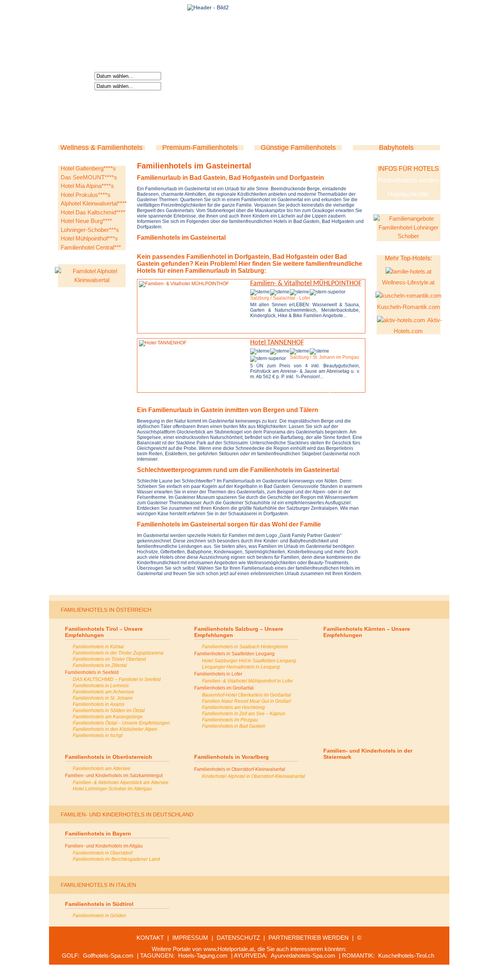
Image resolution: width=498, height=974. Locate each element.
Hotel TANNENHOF (277, 342)
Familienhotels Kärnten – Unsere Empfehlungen (366, 632)
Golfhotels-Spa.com (108, 955)
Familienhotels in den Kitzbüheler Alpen (115, 729)
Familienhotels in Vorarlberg (231, 757)
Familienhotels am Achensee (103, 692)
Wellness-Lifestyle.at (408, 282)
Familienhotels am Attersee (101, 768)
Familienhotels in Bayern (98, 833)
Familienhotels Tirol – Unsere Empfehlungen (104, 632)
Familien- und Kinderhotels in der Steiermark (367, 754)
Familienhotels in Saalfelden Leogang (234, 653)
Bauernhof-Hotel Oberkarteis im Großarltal (246, 695)
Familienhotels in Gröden (99, 915)
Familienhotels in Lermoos (101, 685)
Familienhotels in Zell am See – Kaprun (243, 713)
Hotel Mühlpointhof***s (89, 238)
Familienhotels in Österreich (106, 610)
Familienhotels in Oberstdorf (102, 853)
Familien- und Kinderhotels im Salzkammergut (114, 775)
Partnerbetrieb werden (408, 180)
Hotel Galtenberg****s (88, 168)
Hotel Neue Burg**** (86, 221)
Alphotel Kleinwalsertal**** (94, 203)
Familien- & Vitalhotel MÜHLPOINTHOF (305, 283)
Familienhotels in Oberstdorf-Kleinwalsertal (239, 769)
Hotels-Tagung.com (203, 955)
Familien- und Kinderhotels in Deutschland (127, 814)
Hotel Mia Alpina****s (87, 186)
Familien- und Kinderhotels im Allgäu (104, 846)
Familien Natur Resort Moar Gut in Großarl (246, 701)
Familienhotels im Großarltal (224, 688)
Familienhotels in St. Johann (103, 698)
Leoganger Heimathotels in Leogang (241, 667)
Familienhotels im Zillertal (100, 665)
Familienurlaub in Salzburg (224, 270)
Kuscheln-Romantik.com (408, 307)
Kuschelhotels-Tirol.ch (406, 955)
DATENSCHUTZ (238, 937)
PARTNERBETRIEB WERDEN (308, 937)
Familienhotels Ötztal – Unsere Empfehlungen (121, 723)
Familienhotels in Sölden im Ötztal (109, 710)
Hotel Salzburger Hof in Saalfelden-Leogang (249, 660)
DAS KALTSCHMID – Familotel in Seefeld (117, 679)
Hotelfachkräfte (408, 194)
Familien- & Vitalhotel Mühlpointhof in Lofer (247, 681)
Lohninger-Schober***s (90, 229)
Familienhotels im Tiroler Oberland (109, 659)
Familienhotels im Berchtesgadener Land (116, 859)
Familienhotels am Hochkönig (233, 707)
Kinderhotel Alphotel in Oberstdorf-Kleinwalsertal (253, 776)
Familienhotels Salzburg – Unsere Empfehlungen (238, 632)
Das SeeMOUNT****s (89, 177)
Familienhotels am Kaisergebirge (108, 717)
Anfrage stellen (333, 329)
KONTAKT (150, 937)
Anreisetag (77, 75)
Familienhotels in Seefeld (92, 672)
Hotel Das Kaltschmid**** (93, 212)
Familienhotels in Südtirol (99, 904)
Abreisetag (77, 85)
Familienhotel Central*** (91, 247)
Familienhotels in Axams (98, 704)
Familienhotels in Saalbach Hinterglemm (245, 646)
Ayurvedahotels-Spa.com (303, 955)
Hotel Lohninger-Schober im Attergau (112, 788)
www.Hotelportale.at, (229, 949)
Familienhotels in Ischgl (98, 735)
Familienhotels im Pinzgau (230, 720)
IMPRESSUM (190, 937)
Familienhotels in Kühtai (98, 646)
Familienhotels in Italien (98, 885)
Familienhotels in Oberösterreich (108, 757)
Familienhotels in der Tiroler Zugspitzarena (118, 653)
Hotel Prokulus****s (85, 194)
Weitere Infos (276, 329)
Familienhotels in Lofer (218, 674)
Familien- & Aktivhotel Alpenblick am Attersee (120, 782)
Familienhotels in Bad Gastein (233, 726)
